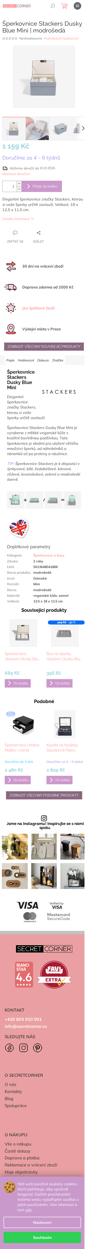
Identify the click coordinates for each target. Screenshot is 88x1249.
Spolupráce (16, 1105)
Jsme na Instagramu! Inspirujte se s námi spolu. (45, 826)
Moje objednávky (21, 1172)
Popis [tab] (10, 360)
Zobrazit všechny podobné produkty (44, 795)
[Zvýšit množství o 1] (19, 183)
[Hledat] (52, 6)
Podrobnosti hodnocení (61, 38)
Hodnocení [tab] (26, 360)
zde (28, 1209)
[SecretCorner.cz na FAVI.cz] (54, 975)
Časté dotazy (18, 1151)
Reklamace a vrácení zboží (31, 1165)
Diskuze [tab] (43, 360)
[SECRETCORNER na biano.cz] (24, 974)
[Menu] (77, 6)
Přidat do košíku (45, 186)
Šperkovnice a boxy (49, 555)
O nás (10, 1084)
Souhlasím (42, 1237)
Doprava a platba (22, 1158)
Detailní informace (16, 219)
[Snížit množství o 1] (19, 189)
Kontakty (13, 1091)
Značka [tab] (57, 360)
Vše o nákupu (18, 1144)
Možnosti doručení (16, 174)
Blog (9, 1098)
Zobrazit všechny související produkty (44, 346)
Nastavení (42, 1222)
